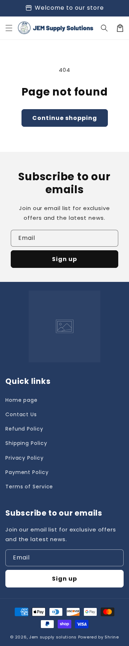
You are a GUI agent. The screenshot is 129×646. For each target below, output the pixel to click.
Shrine (112, 637)
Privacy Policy (24, 457)
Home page (21, 400)
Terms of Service (29, 486)
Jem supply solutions (53, 637)
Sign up (64, 259)
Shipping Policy (26, 443)
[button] (9, 28)
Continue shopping (64, 118)
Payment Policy (27, 472)
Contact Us (21, 414)
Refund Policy (24, 428)
